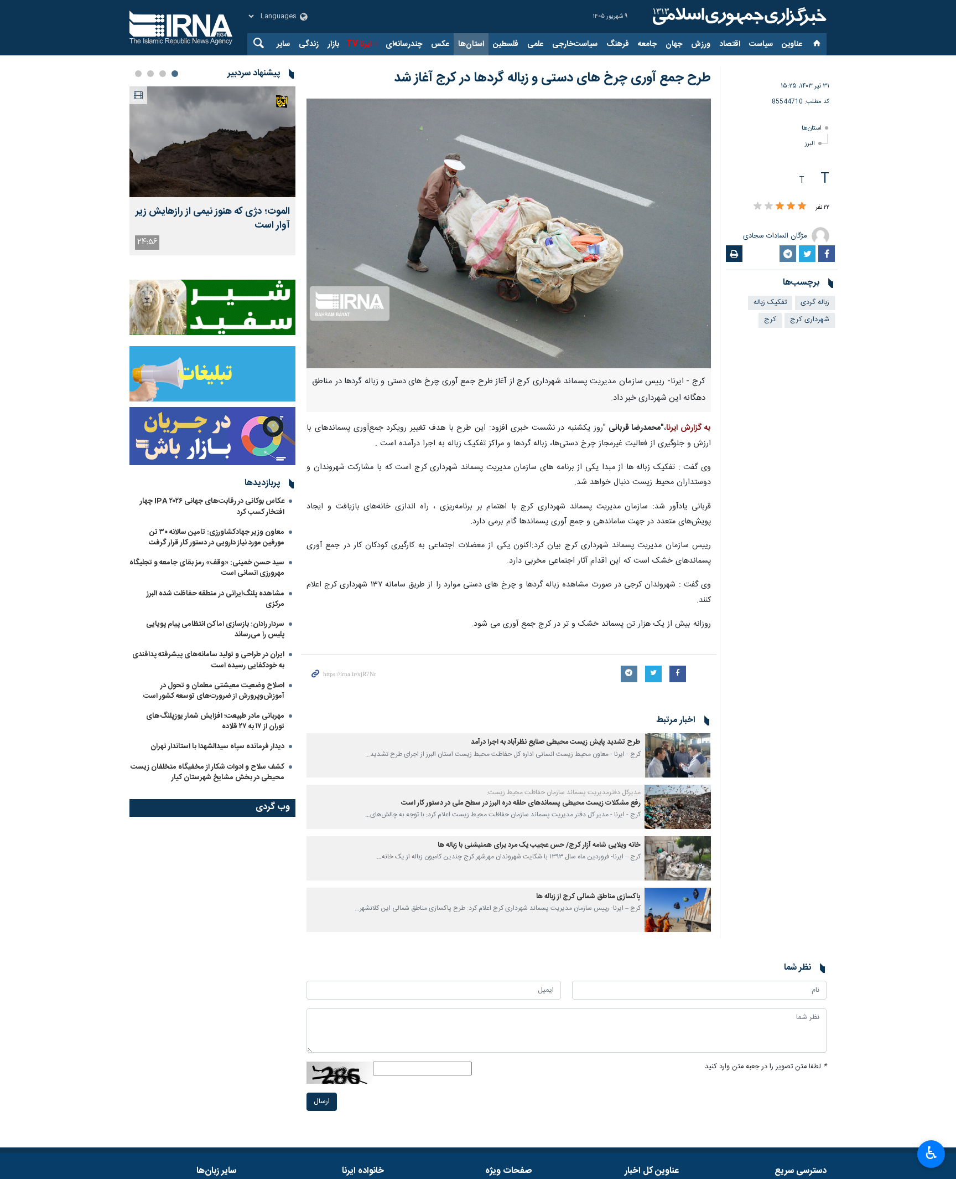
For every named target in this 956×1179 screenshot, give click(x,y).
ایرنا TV (358, 44)
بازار (333, 44)
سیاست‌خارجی (575, 44)
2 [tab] (162, 73)
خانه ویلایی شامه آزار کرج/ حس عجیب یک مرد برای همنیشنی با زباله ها (539, 845)
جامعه (647, 44)
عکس (440, 44)
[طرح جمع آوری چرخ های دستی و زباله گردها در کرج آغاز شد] (508, 233)
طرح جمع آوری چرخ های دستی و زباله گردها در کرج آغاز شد (552, 78)
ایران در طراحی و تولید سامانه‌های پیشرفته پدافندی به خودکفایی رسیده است (208, 659)
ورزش (700, 44)
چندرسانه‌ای (404, 44)
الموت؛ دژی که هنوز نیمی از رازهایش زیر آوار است (213, 219)
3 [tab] (150, 73)
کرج (770, 320)
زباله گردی (815, 302)
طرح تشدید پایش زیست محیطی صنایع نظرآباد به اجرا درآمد (556, 742)
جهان (674, 44)
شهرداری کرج (809, 320)
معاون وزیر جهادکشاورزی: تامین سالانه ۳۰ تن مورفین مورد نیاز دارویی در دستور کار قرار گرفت (216, 537)
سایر (283, 44)
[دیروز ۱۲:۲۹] (212, 141)
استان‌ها (471, 44)
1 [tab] (175, 73)
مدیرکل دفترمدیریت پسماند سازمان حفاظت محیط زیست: (563, 792)
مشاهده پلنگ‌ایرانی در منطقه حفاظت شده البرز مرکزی (215, 599)
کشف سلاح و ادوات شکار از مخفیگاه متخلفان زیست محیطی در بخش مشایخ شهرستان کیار (207, 772)
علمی (535, 44)
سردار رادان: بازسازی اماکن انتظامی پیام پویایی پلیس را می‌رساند (215, 629)
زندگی (309, 44)
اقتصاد (729, 44)
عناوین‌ (792, 44)
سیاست (761, 44)
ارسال (322, 1102)
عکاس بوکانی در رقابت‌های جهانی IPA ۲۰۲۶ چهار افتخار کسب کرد (212, 506)
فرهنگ (617, 44)
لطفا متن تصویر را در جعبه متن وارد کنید (766, 1067)
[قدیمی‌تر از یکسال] (678, 755)
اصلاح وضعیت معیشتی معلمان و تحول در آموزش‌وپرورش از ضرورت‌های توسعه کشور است (213, 690)
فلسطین (505, 44)
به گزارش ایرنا (688, 428)
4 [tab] (138, 73)
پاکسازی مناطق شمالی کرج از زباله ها (588, 897)
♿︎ (931, 1153)
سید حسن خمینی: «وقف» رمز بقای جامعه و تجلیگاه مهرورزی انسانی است (206, 568)
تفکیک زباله (770, 302)
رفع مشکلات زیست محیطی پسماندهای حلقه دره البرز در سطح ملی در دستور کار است (521, 803)
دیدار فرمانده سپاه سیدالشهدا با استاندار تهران (217, 746)
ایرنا (738, 17)
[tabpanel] (212, 170)
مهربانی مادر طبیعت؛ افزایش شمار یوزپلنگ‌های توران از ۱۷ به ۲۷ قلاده (215, 721)
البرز (810, 143)
